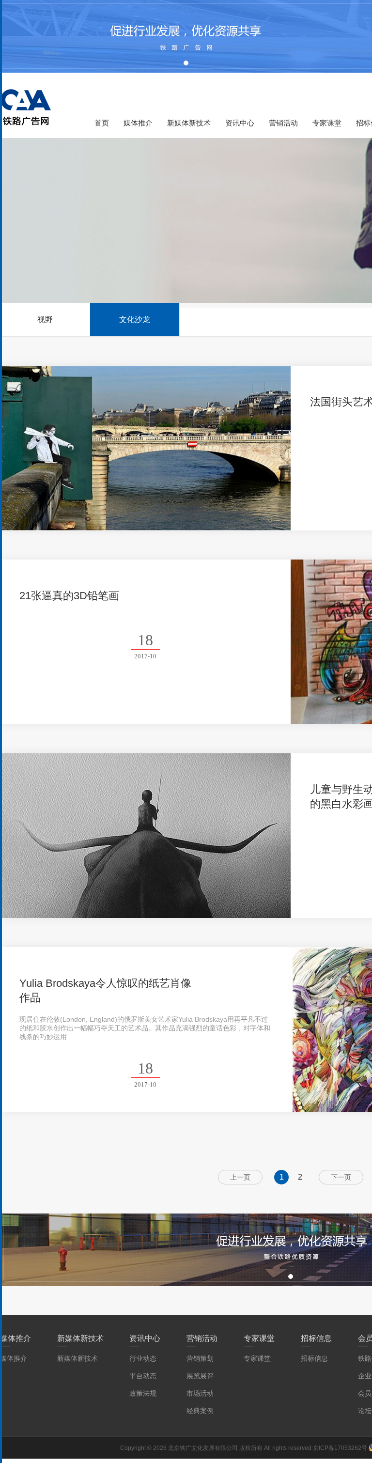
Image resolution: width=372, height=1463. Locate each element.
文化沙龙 (134, 319)
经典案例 (200, 1411)
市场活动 (200, 1393)
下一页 (341, 1177)
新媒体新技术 (189, 123)
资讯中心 (239, 123)
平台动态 (142, 1376)
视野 (45, 319)
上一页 (240, 1177)
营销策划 (200, 1358)
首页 (101, 123)
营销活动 (283, 123)
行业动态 (142, 1358)
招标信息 (316, 1338)
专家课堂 (326, 123)
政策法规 (142, 1393)
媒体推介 (138, 123)
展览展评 (200, 1376)
